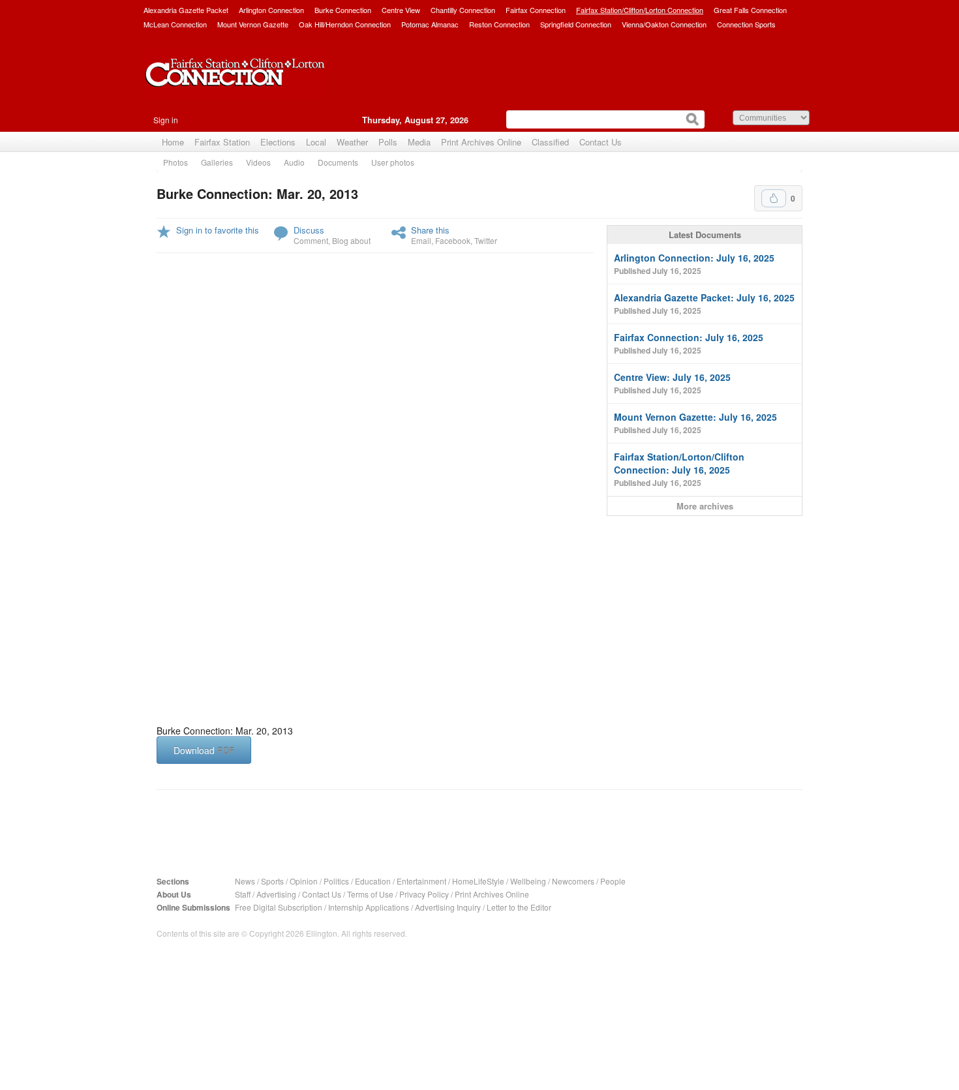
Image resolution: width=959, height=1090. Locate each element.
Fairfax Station (222, 142)
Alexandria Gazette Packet (186, 10)
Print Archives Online (481, 142)
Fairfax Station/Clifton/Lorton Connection (639, 10)
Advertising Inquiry (448, 907)
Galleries (217, 162)
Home (173, 142)
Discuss (309, 230)
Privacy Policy (424, 894)
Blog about (351, 240)
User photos (392, 162)
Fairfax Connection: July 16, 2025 (688, 343)
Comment (311, 240)
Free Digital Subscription (278, 907)
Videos (258, 162)
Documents (338, 162)
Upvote (773, 198)
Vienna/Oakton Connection (664, 24)
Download (204, 750)
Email (421, 240)
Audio (294, 162)
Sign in (165, 119)
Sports (272, 880)
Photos (175, 162)
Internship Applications (368, 907)
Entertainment (421, 880)
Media (419, 142)
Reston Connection (499, 24)
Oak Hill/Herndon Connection (345, 24)
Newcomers (573, 880)
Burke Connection (342, 10)
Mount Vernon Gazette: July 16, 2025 (695, 423)
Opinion (304, 880)
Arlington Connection (271, 10)
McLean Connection (175, 24)
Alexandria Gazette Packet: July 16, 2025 (704, 303)
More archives (705, 506)
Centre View (401, 10)
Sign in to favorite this (217, 230)
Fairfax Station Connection (235, 83)
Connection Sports (746, 24)
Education (373, 880)
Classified (550, 142)
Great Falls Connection (750, 10)
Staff (243, 894)
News (245, 880)
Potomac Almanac (430, 24)
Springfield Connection (575, 24)
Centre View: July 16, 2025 (672, 383)
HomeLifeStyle (478, 880)
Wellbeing (528, 880)
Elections (278, 142)
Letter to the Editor (519, 907)
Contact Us (600, 142)
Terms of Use (370, 894)
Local (316, 142)
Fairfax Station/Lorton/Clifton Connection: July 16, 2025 (679, 469)
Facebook (452, 240)
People (613, 880)
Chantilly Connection (463, 10)
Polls (387, 142)
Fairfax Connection (536, 10)
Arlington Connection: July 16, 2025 (694, 264)
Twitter (485, 240)
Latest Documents (705, 234)
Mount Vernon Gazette (252, 24)
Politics (336, 880)
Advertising (276, 894)
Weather (352, 142)
